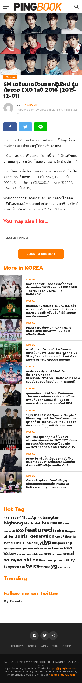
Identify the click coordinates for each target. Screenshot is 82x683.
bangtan (50, 517)
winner (45, 567)
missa (38, 548)
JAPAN (44, 646)
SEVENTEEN (24, 554)
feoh (57, 530)
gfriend (10, 536)
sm (47, 553)
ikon (68, 536)
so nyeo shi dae (22, 559)
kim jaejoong (62, 543)
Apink (36, 517)
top (22, 567)
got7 (60, 536)
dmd (66, 524)
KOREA (32, 646)
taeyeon (11, 566)
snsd (68, 553)
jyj (40, 542)
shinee (37, 554)
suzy (70, 560)
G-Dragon (69, 531)
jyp (47, 542)
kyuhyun (9, 548)
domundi (9, 531)
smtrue (56, 554)
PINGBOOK (29, 104)
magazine (24, 548)
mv (45, 548)
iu (74, 536)
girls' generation (35, 536)
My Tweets (12, 601)
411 (22, 517)
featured (38, 530)
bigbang (13, 522)
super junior (53, 560)
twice (33, 566)
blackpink (32, 523)
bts (45, 523)
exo (19, 530)
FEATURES (17, 646)
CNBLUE (56, 523)
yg (54, 566)
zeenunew (64, 567)
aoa (28, 518)
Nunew (58, 548)
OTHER (66, 646)
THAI (55, 646)
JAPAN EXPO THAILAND (20, 543)
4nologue (11, 518)
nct (50, 548)
